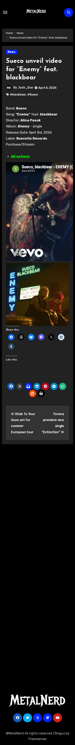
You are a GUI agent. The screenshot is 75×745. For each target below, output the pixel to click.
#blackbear (18, 94)
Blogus (60, 733)
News (11, 52)
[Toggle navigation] (5, 12)
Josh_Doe (25, 87)
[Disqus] (37, 505)
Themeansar (37, 739)
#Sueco (32, 94)
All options (20, 156)
